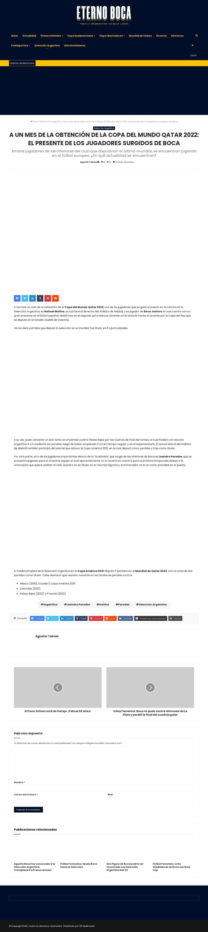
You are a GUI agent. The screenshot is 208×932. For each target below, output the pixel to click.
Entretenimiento (74, 45)
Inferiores (177, 35)
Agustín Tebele (88, 162)
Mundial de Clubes (140, 35)
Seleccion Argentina (153, 604)
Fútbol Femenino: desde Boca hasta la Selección (78, 865)
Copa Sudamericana (80, 35)
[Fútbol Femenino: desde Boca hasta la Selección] (81, 849)
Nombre (19, 782)
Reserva (161, 35)
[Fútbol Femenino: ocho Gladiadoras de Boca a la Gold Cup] (173, 849)
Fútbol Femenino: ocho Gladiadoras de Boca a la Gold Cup (171, 867)
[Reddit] (55, 298)
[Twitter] (25, 298)
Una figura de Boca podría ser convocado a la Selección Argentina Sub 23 (125, 867)
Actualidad (29, 35)
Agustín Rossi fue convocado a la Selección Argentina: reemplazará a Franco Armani (34, 867)
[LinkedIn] (32, 298)
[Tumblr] (40, 298)
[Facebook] (17, 298)
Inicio (14, 35)
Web (110, 794)
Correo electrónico (26, 794)
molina (104, 604)
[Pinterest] (48, 298)
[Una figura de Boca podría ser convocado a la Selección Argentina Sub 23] (127, 849)
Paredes (124, 604)
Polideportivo (19, 45)
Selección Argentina (47, 45)
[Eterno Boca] (104, 15)
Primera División (51, 35)
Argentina (50, 604)
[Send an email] (98, 162)
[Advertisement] (104, 90)
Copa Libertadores (111, 35)
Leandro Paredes (78, 604)
